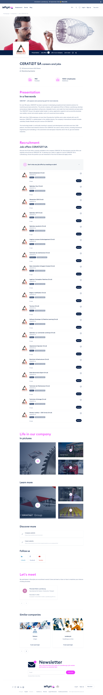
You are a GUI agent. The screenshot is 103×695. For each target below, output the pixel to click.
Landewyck (68, 636)
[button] (26, 651)
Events (26, 7)
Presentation (35, 52)
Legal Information (53, 691)
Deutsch (31, 691)
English (26, 691)
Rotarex (35, 636)
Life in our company (57, 52)
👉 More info (63, 1)
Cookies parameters (63, 691)
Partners (45, 691)
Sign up (89, 7)
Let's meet (67, 52)
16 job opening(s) (35, 645)
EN (72, 7)
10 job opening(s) (68, 645)
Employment (18, 7)
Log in (83, 7)
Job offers (45, 52)
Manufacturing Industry (28, 71)
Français (21, 691)
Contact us (39, 691)
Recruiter (96, 7)
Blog (31, 7)
